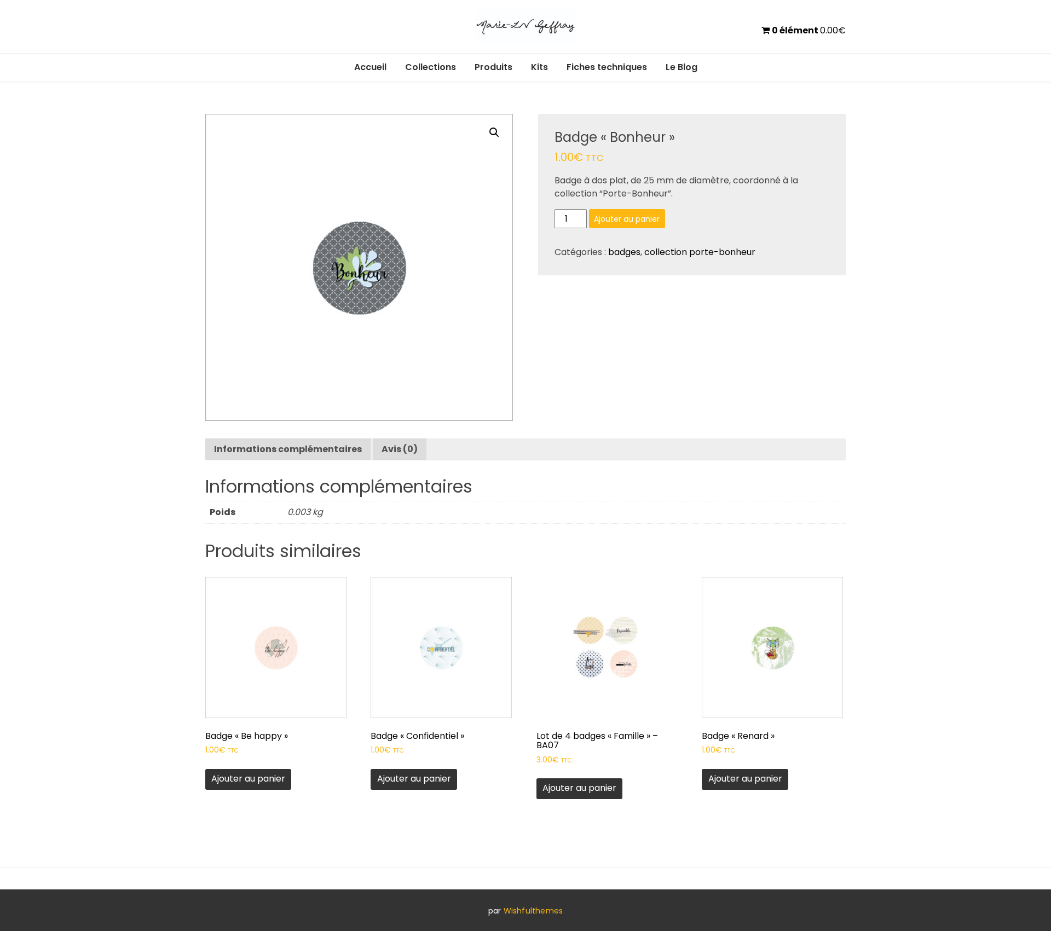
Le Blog (681, 67)
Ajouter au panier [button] (248, 778)
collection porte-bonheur (699, 252)
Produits (493, 67)
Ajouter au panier (627, 218)
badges (624, 252)
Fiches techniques (607, 67)
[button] (494, 132)
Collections (430, 67)
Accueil (370, 67)
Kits (539, 67)
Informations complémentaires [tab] (288, 449)
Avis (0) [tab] (400, 449)
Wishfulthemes (533, 910)
